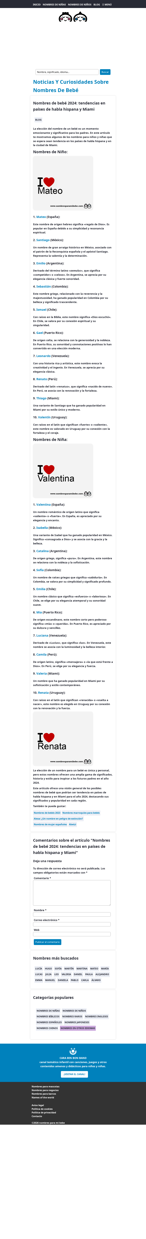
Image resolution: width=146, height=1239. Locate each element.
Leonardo (43, 356)
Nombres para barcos (44, 1093)
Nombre (40, 910)
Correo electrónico (46, 920)
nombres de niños (74, 1010)
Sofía (40, 570)
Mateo (41, 217)
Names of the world (43, 1097)
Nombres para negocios (45, 1090)
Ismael (41, 309)
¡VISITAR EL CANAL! (74, 1074)
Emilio (40, 263)
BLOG (97, 4)
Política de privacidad (44, 1112)
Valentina (43, 504)
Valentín (44, 417)
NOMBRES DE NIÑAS (54, 4)
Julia (48, 974)
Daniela (63, 980)
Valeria (41, 673)
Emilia (40, 589)
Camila (41, 654)
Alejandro (102, 974)
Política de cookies (42, 1109)
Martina (82, 968)
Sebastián (43, 286)
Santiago (43, 240)
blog (38, 119)
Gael (39, 333)
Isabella (42, 528)
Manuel (50, 980)
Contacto (37, 1116)
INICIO (37, 4)
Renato (41, 379)
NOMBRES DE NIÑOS (79, 4)
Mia (39, 612)
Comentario (42, 878)
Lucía (38, 968)
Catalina (42, 551)
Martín (69, 968)
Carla (85, 980)
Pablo (74, 980)
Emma (38, 980)
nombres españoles (49, 1022)
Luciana (42, 635)
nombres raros (72, 1016)
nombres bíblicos (48, 1016)
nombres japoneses (77, 1022)
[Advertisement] (73, 45)
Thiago (41, 398)
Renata (43, 692)
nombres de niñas (48, 1010)
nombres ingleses (96, 1016)
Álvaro (96, 980)
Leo (56, 974)
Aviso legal (38, 1105)
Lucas (38, 974)
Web (36, 930)
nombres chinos (47, 1028)
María (105, 968)
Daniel (78, 974)
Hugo (48, 968)
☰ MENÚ (107, 4)
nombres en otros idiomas (78, 1028)
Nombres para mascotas (45, 1086)
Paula (89, 974)
